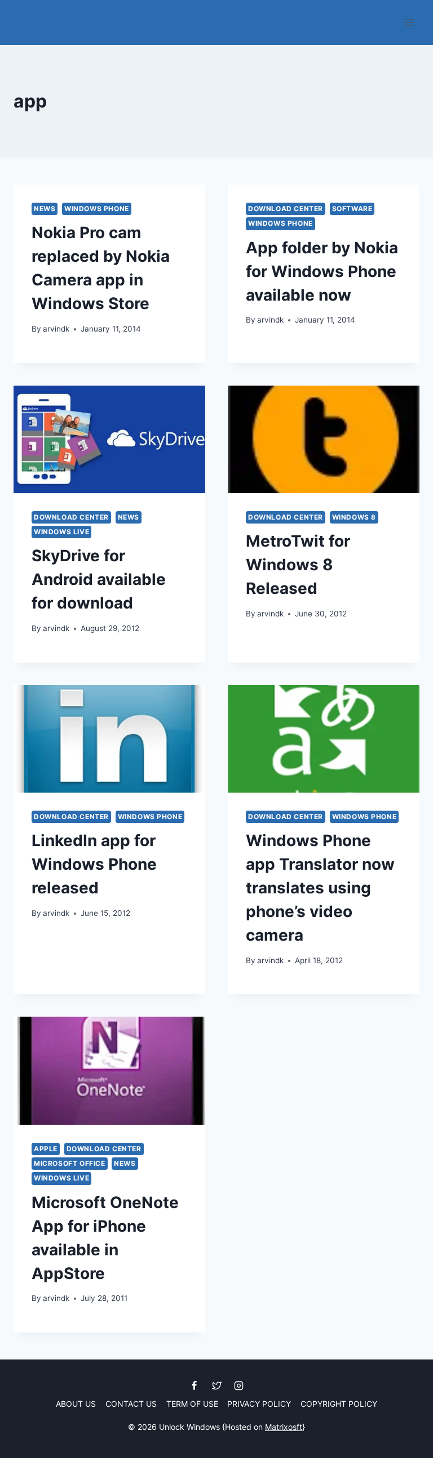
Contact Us (131, 1403)
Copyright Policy (339, 1403)
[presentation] (109, 439)
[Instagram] (238, 1386)
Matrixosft (283, 1427)
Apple (46, 1148)
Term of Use (192, 1403)
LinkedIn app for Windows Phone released (94, 864)
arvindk (56, 328)
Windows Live (61, 531)
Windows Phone (96, 208)
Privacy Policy (259, 1403)
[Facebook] (194, 1386)
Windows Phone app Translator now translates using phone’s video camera (320, 888)
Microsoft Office (69, 1163)
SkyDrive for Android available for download (99, 579)
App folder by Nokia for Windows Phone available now (322, 271)
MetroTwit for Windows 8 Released (298, 564)
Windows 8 (354, 517)
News (44, 208)
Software (352, 208)
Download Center (285, 208)
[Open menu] (409, 22)
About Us (76, 1403)
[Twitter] (216, 1386)
